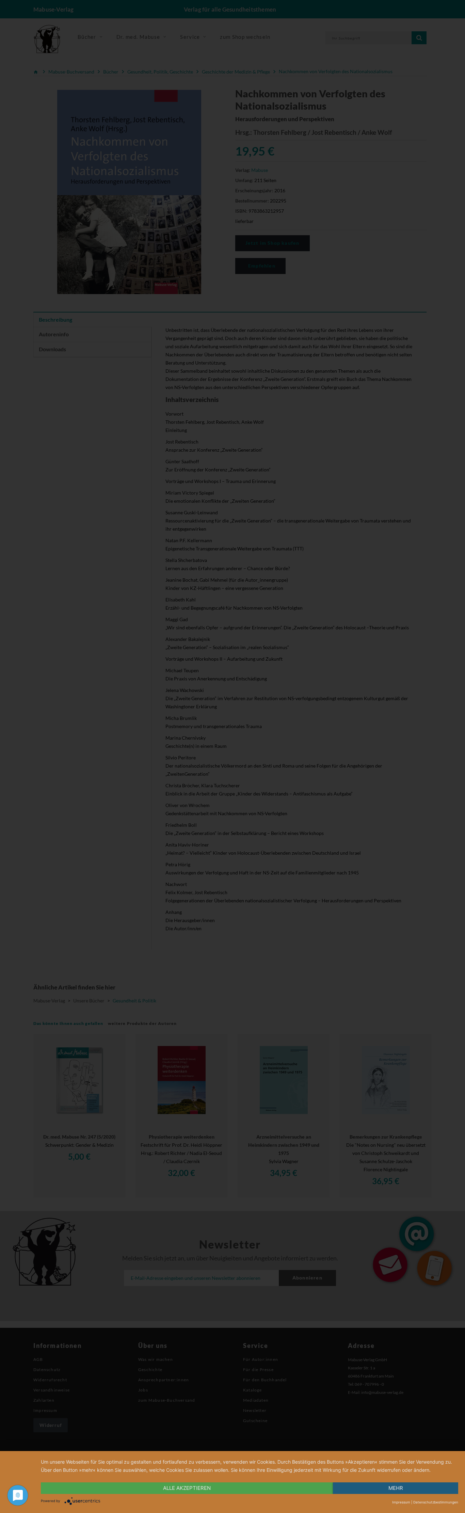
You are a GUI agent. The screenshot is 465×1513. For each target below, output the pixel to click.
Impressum (401, 1502)
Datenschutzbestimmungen (435, 1502)
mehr (395, 1488)
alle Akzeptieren (187, 1488)
